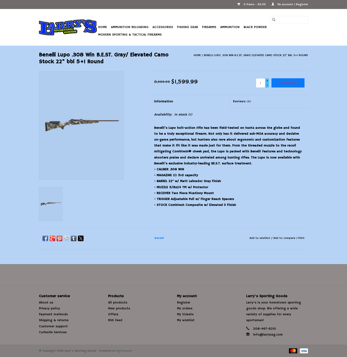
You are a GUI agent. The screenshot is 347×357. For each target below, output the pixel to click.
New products (119, 308)
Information (163, 101)
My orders (184, 308)
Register (183, 302)
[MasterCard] (292, 351)
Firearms (209, 27)
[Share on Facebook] (45, 238)
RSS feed (115, 320)
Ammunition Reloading (129, 27)
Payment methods (53, 314)
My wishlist (186, 320)
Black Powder (255, 27)
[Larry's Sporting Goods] (68, 27)
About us (46, 302)
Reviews (242, 101)
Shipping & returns (53, 320)
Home (102, 27)
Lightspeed (124, 351)
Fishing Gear (187, 27)
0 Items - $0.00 (255, 4)
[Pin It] (59, 238)
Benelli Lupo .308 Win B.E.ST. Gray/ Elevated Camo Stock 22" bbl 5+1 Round (256, 55)
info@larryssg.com (268, 334)
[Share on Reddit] (66, 238)
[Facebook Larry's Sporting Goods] (173, 275)
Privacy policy (49, 308)
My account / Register (292, 4)
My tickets (185, 314)
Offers (113, 314)
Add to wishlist (260, 238)
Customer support (53, 326)
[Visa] (303, 351)
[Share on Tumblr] (73, 238)
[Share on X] (81, 238)
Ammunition (230, 27)
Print (301, 238)
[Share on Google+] (52, 238)
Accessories (162, 27)
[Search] (273, 20)
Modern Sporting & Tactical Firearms (130, 35)
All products (117, 302)
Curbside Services (53, 332)
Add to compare (284, 238)
